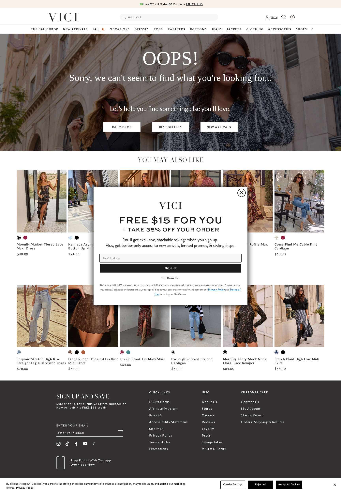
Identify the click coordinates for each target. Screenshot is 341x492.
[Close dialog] (241, 193)
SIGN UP (170, 268)
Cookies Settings (233, 484)
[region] (170, 485)
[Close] (334, 484)
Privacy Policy (24, 487)
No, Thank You (171, 278)
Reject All (260, 484)
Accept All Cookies (289, 484)
